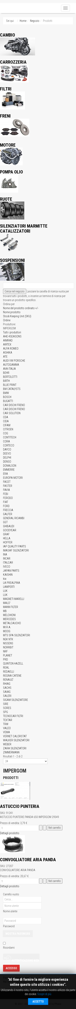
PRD (5, 659)
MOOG (6, 631)
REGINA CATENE (12, 675)
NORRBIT (8, 647)
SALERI (7, 695)
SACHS (7, 687)
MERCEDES (9, 619)
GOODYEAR (9, 530)
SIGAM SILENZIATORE (15, 699)
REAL (6, 667)
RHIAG (6, 683)
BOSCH (7, 397)
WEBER (7, 744)
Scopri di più (44, 994)
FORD (6, 506)
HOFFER (7, 542)
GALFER (7, 514)
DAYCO (7, 449)
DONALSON (9, 465)
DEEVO (7, 453)
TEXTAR (7, 720)
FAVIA (6, 489)
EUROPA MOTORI (13, 477)
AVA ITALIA (9, 368)
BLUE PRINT (9, 384)
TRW (5, 724)
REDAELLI (8, 671)
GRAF (6, 534)
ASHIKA (7, 352)
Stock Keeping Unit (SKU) (17, 316)
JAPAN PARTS (11, 570)
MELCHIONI (9, 615)
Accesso (11, 968)
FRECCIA (8, 510)
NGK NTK (8, 639)
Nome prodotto (11, 312)
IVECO (6, 566)
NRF (5, 651)
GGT (5, 522)
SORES (7, 708)
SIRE (5, 704)
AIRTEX (7, 344)
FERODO (8, 498)
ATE (5, 356)
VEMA (6, 732)
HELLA (6, 538)
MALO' (7, 603)
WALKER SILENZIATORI (16, 740)
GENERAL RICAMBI (13, 518)
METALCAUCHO (12, 623)
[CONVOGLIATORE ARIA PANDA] (12, 843)
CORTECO (8, 445)
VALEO (7, 728)
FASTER (7, 485)
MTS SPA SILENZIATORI (16, 635)
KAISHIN (8, 574)
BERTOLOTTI (10, 376)
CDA (5, 417)
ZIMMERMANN (11, 752)
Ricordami (9, 947)
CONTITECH (9, 437)
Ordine (6, 320)
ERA (5, 473)
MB (5, 611)
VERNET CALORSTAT (15, 736)
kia (4, 578)
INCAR (6, 558)
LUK (5, 590)
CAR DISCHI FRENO (14, 405)
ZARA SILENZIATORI (14, 748)
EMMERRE (9, 469)
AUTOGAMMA (11, 364)
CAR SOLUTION (11, 413)
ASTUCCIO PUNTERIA (19, 806)
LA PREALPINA (11, 582)
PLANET (7, 655)
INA (5, 554)
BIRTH (6, 380)
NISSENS (8, 643)
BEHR (6, 372)
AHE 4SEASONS (12, 336)
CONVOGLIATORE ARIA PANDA (28, 859)
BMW (6, 393)
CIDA (6, 421)
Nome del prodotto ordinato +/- (21, 308)
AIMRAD (8, 340)
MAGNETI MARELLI (13, 599)
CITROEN (8, 429)
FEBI (5, 494)
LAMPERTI (9, 586)
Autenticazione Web (25, 959)
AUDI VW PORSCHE (14, 360)
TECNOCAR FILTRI (13, 716)
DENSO (7, 461)
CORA (6, 441)
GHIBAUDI (8, 526)
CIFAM (6, 425)
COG (5, 433)
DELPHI (7, 457)
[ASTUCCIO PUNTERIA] (15, 790)
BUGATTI (8, 401)
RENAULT (8, 679)
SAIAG (7, 691)
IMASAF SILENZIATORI (16, 550)
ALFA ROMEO (10, 348)
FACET (7, 481)
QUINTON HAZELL (13, 663)
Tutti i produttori (12, 332)
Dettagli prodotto (9, 833)
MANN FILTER (10, 607)
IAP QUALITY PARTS (14, 546)
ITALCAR (8, 562)
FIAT (5, 502)
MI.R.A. (7, 627)
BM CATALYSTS (11, 389)
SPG (5, 712)
